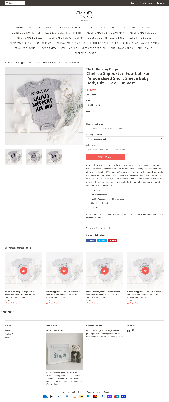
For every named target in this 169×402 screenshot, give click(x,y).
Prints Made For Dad (136, 27)
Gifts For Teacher (94, 48)
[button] (11, 303)
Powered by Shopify (102, 392)
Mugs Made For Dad (30, 38)
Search (7, 331)
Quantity (90, 111)
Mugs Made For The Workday (106, 33)
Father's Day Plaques (104, 43)
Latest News (52, 325)
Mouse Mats (44, 43)
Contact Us (9, 334)
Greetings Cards (85, 53)
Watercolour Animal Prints (63, 33)
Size (88, 100)
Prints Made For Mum (104, 27)
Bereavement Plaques (71, 43)
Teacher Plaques (26, 48)
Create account (146, 3)
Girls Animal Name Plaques (141, 43)
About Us (35, 27)
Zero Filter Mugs (140, 38)
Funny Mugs (146, 48)
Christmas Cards (122, 48)
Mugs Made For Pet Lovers (65, 38)
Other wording (92, 145)
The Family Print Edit (71, 27)
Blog (49, 27)
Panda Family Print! (54, 330)
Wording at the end (94, 134)
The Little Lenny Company (84, 392)
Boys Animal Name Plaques (59, 48)
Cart (162, 3)
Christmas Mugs (20, 43)
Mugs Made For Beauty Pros (106, 38)
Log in (133, 3)
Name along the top (94, 124)
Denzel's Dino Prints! (26, 33)
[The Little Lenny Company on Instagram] (133, 331)
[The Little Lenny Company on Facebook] (128, 331)
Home (20, 27)
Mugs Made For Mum (143, 33)
